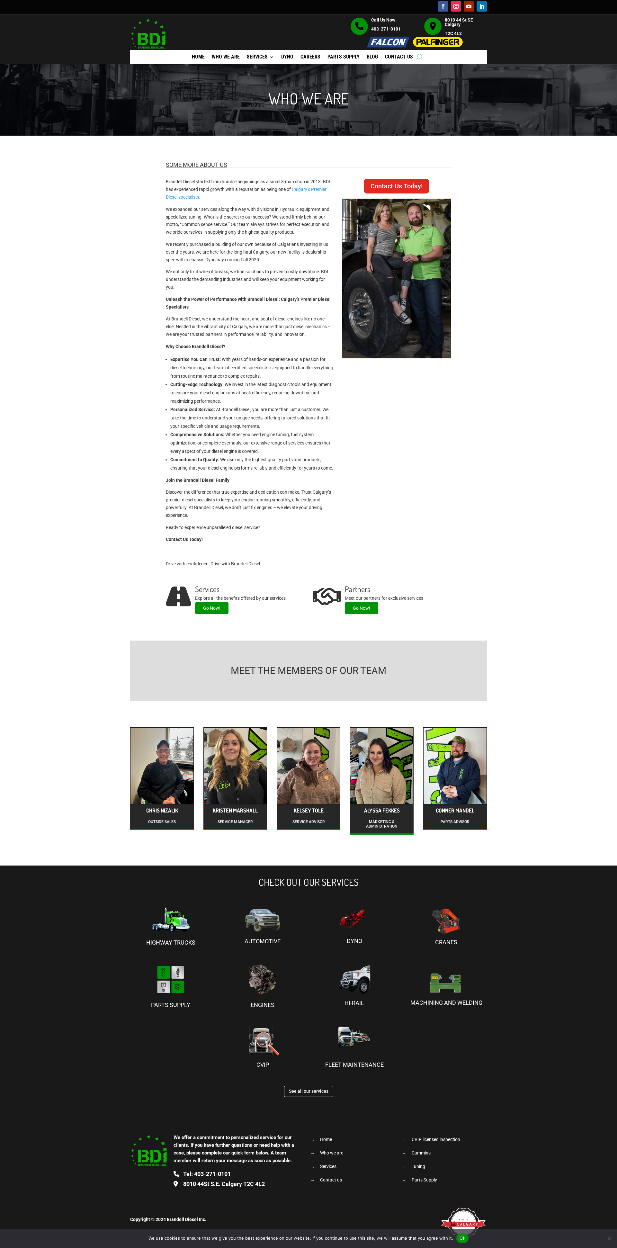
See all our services (308, 1091)
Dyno (287, 57)
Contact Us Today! (397, 186)
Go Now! (211, 608)
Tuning (418, 1166)
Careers (310, 57)
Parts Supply (343, 57)
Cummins (421, 1153)
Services (257, 57)
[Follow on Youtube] (469, 6)
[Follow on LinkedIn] (482, 6)
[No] (609, 1238)
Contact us (399, 57)
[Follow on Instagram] (456, 6)
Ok (462, 1238)
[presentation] (122, 783)
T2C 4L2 (224, 1184)
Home (198, 57)
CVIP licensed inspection (436, 1139)
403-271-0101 (386, 28)
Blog (372, 57)
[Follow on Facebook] (443, 6)
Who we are (226, 57)
